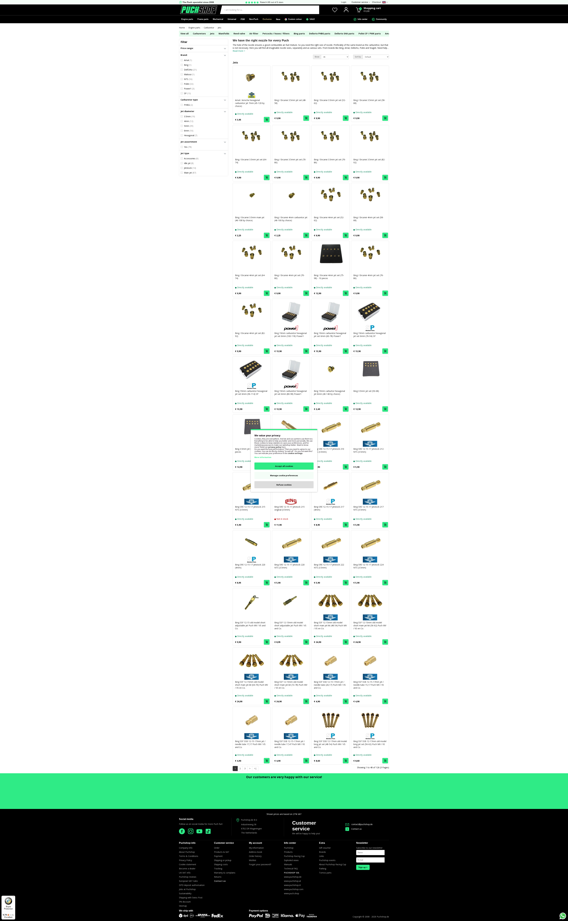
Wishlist (252, 860)
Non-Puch (253, 19)
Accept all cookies (284, 466)
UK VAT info (185, 872)
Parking (322, 868)
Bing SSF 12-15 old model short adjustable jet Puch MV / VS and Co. (250, 625)
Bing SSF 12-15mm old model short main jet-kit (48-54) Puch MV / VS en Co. (330, 625)
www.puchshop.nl (292, 885)
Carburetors (199, 33)
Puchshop (288, 847)
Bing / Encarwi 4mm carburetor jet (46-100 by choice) (290, 219)
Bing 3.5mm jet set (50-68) (366, 391)
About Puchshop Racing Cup (332, 864)
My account (255, 843)
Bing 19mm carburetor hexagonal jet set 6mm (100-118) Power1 (290, 334)
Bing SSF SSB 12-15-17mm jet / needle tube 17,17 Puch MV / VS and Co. (250, 744)
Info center (361, 19)
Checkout (376, 2)
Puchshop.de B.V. (249, 819)
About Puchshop (187, 852)
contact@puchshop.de (362, 824)
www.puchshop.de (292, 876)
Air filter (253, 33)
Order (217, 847)
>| (255, 768)
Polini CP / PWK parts (370, 33)
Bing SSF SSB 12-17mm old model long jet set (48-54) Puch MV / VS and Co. (330, 744)
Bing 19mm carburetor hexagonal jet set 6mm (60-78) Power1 (330, 334)
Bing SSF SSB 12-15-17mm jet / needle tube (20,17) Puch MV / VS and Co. (330, 684)
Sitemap (183, 905)
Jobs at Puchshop (187, 889)
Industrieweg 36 (248, 824)
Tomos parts (325, 872)
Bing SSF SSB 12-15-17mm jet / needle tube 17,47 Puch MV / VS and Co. (289, 744)
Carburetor (209, 27)
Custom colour (294, 19)
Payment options (258, 910)
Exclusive (267, 19)
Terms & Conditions (188, 856)
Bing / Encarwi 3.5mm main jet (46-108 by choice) (249, 219)
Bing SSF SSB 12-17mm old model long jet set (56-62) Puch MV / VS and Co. (369, 744)
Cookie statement (187, 864)
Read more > (239, 50)
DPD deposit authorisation (192, 885)
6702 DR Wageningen (251, 828)
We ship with (186, 910)
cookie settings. (295, 453)
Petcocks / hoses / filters (276, 33)
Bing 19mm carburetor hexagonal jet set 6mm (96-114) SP (251, 392)
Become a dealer (187, 868)
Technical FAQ (291, 868)
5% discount (185, 901)
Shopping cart (372, 8)
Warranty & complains (224, 872)
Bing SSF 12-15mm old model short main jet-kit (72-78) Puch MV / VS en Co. (290, 684)
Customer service (304, 825)
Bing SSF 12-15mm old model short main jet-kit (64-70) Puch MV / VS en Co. (251, 684)
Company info (185, 847)
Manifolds (224, 33)
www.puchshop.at (292, 881)
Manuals (288, 864)
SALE (311, 19)
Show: (317, 57)
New (278, 19)
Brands (322, 852)
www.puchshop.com (293, 889)
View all (184, 33)
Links (321, 856)
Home (182, 27)
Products (288, 852)
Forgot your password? (260, 864)
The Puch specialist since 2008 (198, 2)
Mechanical (218, 19)
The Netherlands (249, 832)
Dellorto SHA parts (344, 33)
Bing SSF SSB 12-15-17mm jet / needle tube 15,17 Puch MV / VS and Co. (368, 684)
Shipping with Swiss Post (190, 897)
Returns (217, 876)
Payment (218, 856)
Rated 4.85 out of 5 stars (271, 2)
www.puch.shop (291, 893)
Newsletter (362, 843)
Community (381, 19)
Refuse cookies (284, 484)
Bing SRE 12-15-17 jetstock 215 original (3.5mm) (289, 508)
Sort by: (358, 57)
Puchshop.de (383, 916)
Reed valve (239, 33)
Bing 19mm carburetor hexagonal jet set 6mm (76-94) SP (369, 334)
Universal (232, 19)
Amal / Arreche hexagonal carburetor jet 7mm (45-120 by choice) (249, 103)
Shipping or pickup (222, 860)
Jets (219, 27)
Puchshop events (327, 860)
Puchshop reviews (187, 876)
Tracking (218, 868)
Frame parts (202, 19)
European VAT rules (188, 881)
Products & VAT (221, 852)
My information (256, 847)
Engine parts (187, 19)
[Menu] (13, 897)
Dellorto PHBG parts (319, 33)
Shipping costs (221, 864)
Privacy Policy (185, 860)
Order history (255, 856)
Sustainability (185, 893)
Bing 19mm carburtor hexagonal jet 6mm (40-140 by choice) (329, 392)
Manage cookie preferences (284, 475)
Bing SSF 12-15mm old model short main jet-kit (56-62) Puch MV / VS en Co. (369, 625)
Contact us (356, 828)
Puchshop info (187, 843)
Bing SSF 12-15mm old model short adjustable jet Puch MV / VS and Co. (290, 625)
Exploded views (291, 860)
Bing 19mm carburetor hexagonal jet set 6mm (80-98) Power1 (290, 392)
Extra (322, 843)
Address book (255, 852)
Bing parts (299, 33)
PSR (243, 19)
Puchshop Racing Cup (294, 856)
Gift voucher (325, 847)
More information (262, 457)
